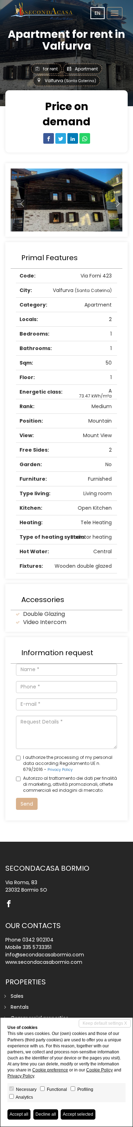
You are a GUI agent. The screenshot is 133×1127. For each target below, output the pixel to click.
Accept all (19, 1114)
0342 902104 (38, 939)
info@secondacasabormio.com (44, 954)
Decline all (45, 1114)
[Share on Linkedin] (72, 138)
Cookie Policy (99, 1070)
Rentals (20, 1007)
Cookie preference (50, 1070)
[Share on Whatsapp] (84, 138)
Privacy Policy (60, 769)
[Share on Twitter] (60, 138)
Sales (17, 996)
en (97, 13)
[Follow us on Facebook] (10, 904)
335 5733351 (37, 947)
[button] (19, 200)
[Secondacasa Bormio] (42, 11)
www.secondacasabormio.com (43, 962)
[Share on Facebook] (48, 138)
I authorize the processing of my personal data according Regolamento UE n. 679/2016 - (67, 763)
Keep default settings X (105, 1023)
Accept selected (78, 1114)
